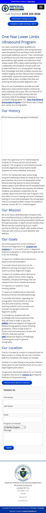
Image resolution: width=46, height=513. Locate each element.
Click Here (31, 1)
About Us (23, 497)
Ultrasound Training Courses (23, 19)
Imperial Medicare (30, 511)
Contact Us (23, 500)
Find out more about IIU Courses (17, 382)
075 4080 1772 (23, 490)
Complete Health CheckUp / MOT (23, 24)
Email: (6, 415)
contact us (27, 375)
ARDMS (5, 323)
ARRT (4, 336)
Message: (8, 430)
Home (23, 493)
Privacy (33, 508)
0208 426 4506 (31, 14)
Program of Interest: (12, 423)
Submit (8, 448)
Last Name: (8, 406)
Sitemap (41, 508)
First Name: (8, 397)
